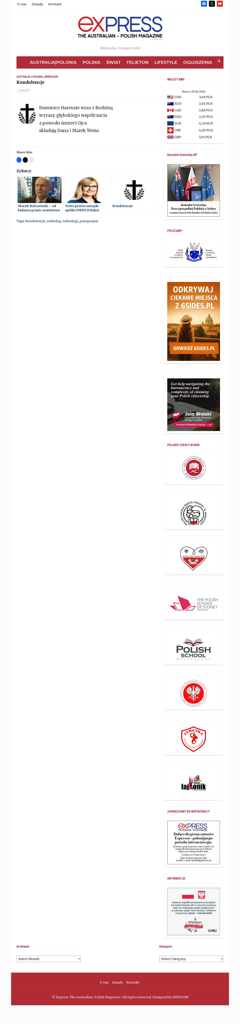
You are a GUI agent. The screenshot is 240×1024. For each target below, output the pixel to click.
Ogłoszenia (197, 62)
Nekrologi (51, 76)
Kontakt (55, 4)
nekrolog (54, 221)
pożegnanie (88, 221)
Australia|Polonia (53, 62)
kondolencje (35, 221)
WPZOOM (180, 997)
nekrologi (70, 221)
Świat (113, 62)
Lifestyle (165, 62)
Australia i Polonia (30, 76)
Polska (91, 62)
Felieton (137, 62)
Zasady (37, 4)
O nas (21, 4)
